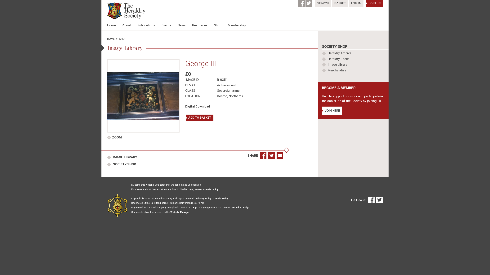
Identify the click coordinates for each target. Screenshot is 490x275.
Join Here (332, 110)
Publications (146, 25)
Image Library (124, 157)
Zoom (117, 137)
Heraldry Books (339, 59)
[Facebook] (301, 2)
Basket (340, 3)
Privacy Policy (203, 198)
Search (323, 3)
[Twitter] (309, 2)
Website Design (240, 207)
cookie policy (210, 189)
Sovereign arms (228, 90)
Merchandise (337, 70)
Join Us (374, 3)
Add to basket (199, 117)
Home (111, 25)
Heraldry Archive (339, 53)
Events (166, 25)
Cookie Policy (220, 198)
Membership (237, 25)
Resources (199, 25)
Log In (356, 3)
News (182, 25)
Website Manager (180, 212)
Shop (217, 25)
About (126, 25)
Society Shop (124, 164)
